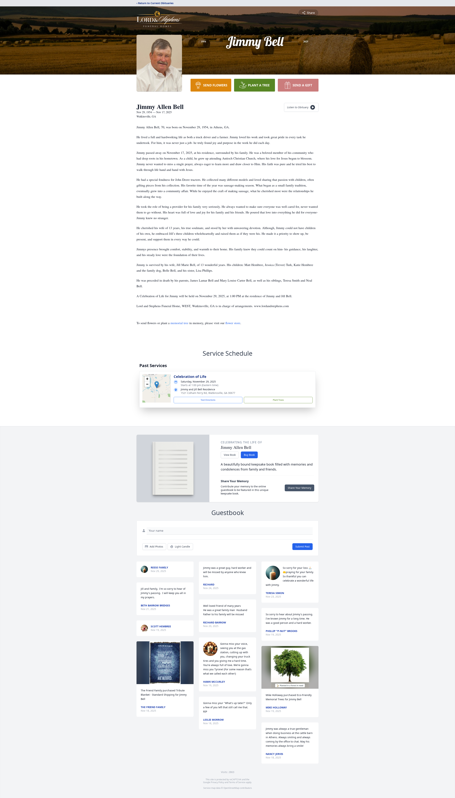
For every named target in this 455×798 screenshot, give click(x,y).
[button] (156, 384)
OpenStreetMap (231, 787)
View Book (230, 454)
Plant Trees (278, 399)
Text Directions (208, 399)
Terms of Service (237, 782)
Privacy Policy (217, 782)
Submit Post (302, 546)
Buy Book (249, 454)
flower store (232, 323)
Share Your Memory (299, 487)
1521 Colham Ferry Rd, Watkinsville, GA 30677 (208, 393)
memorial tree (179, 323)
